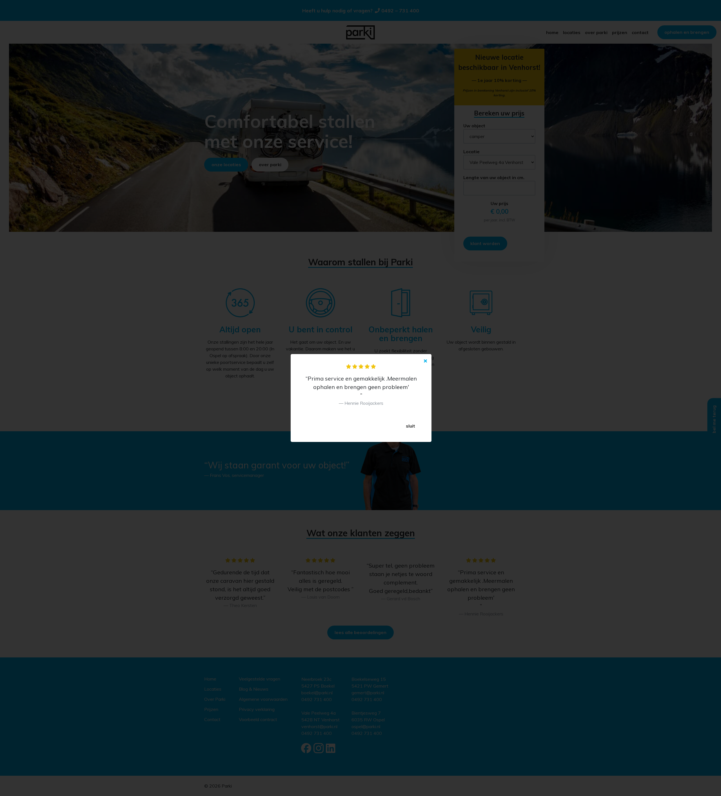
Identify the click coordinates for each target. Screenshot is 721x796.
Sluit (410, 426)
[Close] (425, 361)
